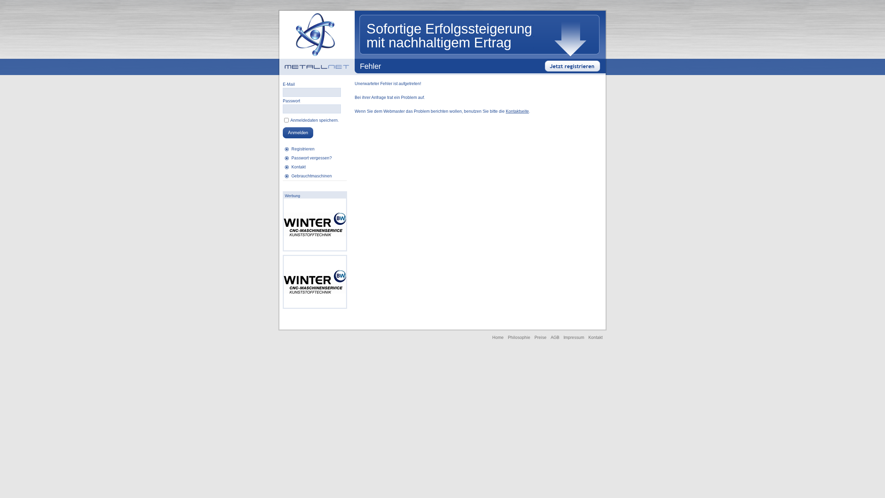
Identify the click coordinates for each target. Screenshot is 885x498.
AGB (555, 337)
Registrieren (303, 149)
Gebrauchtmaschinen (311, 176)
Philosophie (519, 337)
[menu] (315, 163)
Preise (540, 337)
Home (498, 337)
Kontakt (298, 167)
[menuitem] (315, 149)
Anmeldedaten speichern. (314, 120)
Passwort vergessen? (311, 158)
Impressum (573, 337)
